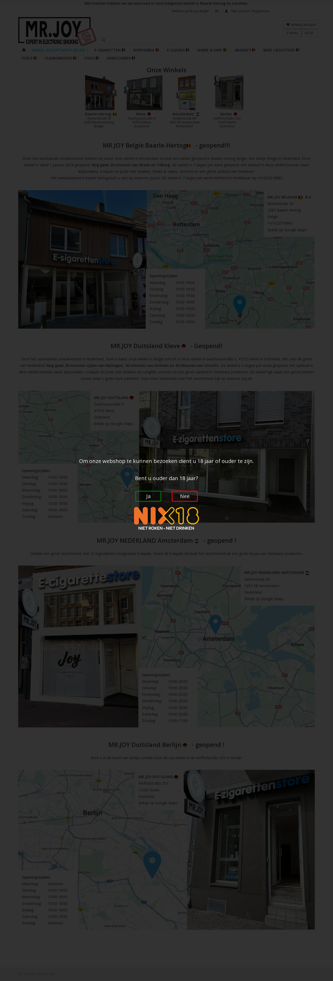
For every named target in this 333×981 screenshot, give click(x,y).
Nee (185, 496)
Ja (148, 496)
